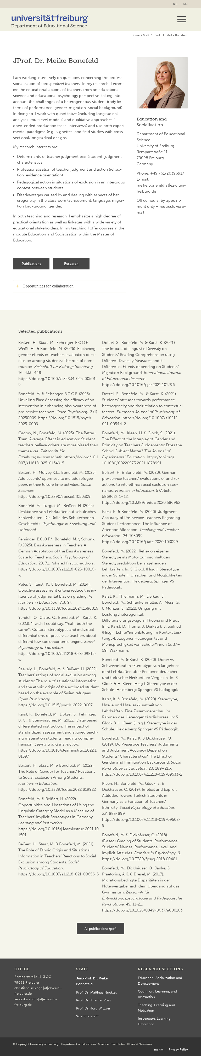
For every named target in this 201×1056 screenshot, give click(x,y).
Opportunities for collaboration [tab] (48, 286)
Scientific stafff (87, 1016)
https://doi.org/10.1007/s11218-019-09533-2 (142, 774)
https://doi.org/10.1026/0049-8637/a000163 (142, 910)
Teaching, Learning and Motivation (156, 1007)
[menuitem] (176, 4)
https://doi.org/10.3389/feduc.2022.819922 (57, 789)
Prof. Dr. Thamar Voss (93, 1000)
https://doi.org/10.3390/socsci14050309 (54, 496)
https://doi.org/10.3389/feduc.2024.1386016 (58, 608)
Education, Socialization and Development (160, 980)
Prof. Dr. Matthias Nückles (96, 992)
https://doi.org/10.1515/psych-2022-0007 (55, 705)
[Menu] (179, 19)
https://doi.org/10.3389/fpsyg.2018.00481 (139, 859)
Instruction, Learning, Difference (154, 1021)
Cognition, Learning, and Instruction (157, 994)
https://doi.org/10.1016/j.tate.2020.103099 (140, 541)
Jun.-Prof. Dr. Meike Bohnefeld (92, 981)
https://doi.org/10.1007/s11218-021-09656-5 (58, 874)
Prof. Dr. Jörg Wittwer (93, 1008)
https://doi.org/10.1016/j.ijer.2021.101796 (138, 384)
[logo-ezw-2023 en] (49, 19)
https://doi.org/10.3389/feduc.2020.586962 (141, 502)
